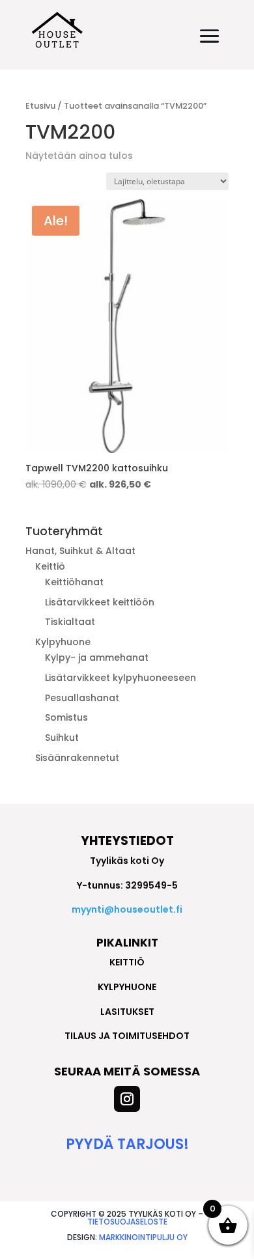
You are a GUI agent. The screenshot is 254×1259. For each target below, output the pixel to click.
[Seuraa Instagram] (127, 1099)
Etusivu (40, 106)
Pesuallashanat (82, 697)
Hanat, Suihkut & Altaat (80, 550)
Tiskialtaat (70, 621)
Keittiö (50, 566)
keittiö (127, 962)
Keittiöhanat (74, 581)
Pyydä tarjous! (127, 1144)
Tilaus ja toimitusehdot (127, 1035)
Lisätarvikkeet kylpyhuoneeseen (120, 677)
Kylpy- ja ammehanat (96, 657)
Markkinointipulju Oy (143, 1237)
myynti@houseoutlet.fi (127, 909)
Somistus (66, 717)
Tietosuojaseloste (127, 1221)
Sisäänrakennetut (77, 757)
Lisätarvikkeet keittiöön (99, 602)
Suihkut (62, 737)
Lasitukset (127, 1011)
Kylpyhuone (63, 641)
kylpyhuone (127, 986)
